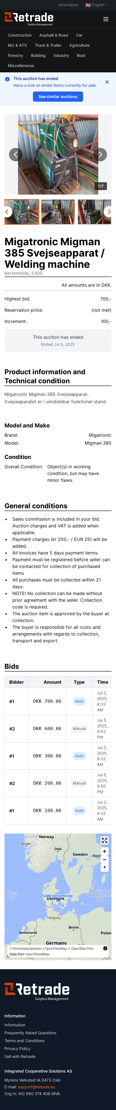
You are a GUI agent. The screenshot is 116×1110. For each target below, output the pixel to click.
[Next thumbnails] (109, 211)
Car (79, 35)
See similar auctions (58, 96)
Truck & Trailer (48, 45)
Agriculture (79, 45)
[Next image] (100, 154)
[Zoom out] (105, 859)
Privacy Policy (17, 1048)
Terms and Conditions (24, 1040)
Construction (20, 35)
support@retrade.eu (36, 1086)
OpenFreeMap (56, 948)
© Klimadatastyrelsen (26, 948)
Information (69, 5)
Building (38, 55)
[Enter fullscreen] (105, 840)
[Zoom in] (105, 851)
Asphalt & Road (53, 35)
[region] (58, 896)
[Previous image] (16, 154)
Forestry (15, 55)
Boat (81, 55)
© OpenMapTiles (81, 948)
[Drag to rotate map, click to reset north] (105, 868)
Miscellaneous (21, 65)
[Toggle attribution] (105, 948)
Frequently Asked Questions (30, 1032)
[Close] (106, 81)
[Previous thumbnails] (6, 211)
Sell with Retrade (20, 1056)
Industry (61, 55)
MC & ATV (17, 45)
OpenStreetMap (37, 953)
